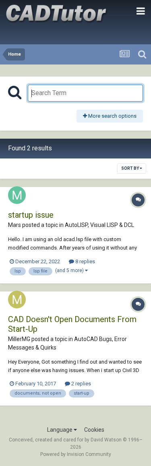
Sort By (130, 168)
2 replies (80, 384)
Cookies (94, 429)
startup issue (31, 215)
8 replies (84, 261)
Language (60, 429)
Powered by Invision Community (75, 454)
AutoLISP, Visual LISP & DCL (99, 225)
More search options (112, 116)
